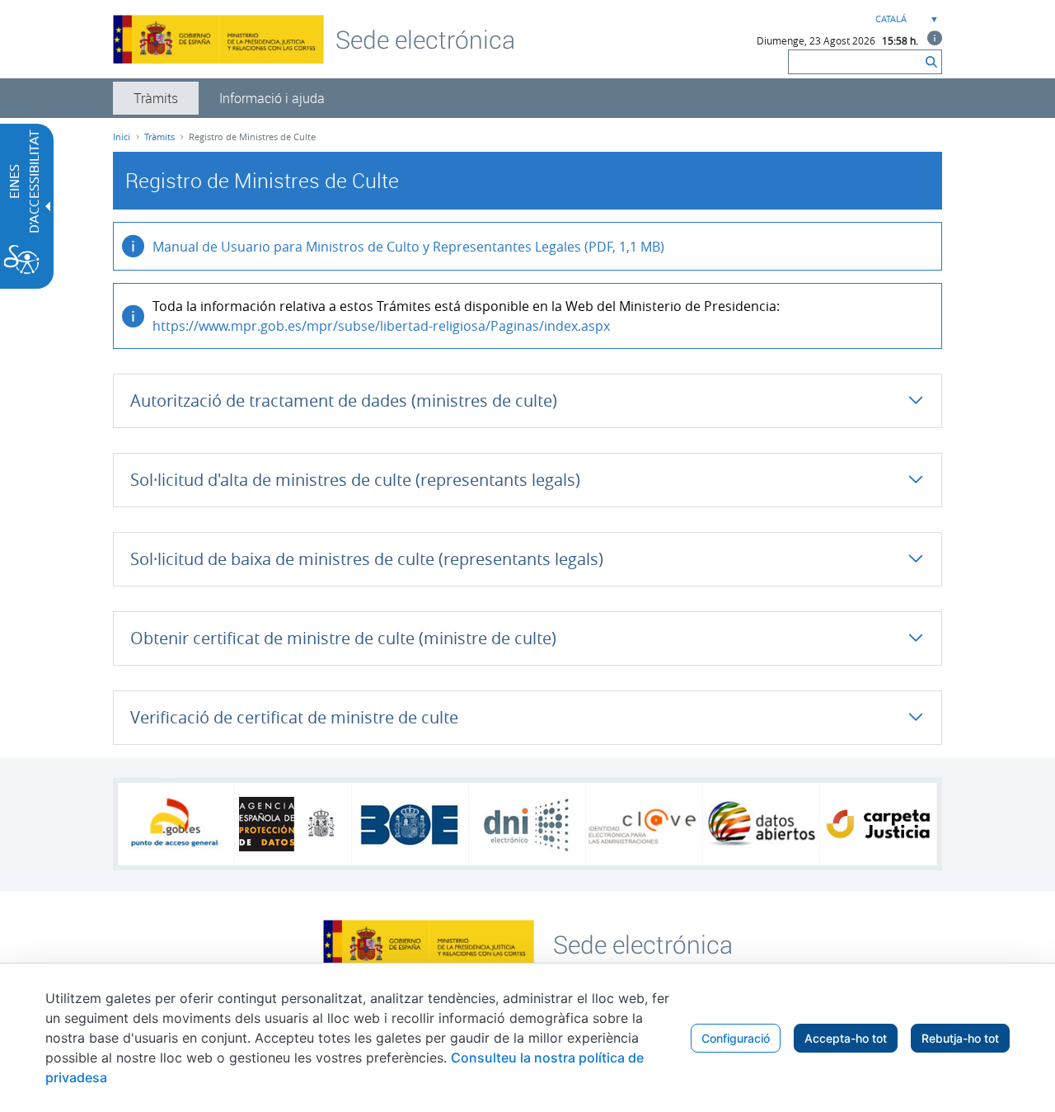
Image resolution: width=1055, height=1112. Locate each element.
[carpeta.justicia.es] (878, 824)
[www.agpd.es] (293, 824)
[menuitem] (156, 98)
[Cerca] (931, 61)
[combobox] (905, 19)
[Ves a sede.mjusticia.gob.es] (643, 943)
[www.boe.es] (410, 824)
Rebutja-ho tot (960, 1038)
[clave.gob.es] (644, 824)
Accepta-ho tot (845, 1038)
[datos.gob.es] (761, 824)
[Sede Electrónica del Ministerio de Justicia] (425, 39)
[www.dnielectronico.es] (527, 824)
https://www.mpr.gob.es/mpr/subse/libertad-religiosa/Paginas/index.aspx (381, 326)
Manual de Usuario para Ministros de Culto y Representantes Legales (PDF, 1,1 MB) (408, 247)
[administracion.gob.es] (176, 824)
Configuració (735, 1038)
